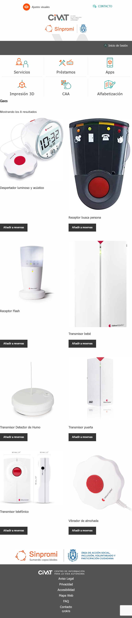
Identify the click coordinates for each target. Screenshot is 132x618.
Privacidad (66, 584)
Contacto (66, 607)
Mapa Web (66, 595)
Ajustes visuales (41, 7)
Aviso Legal (66, 578)
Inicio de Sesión (118, 45)
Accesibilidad (66, 590)
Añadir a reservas (13, 227)
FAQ (66, 601)
